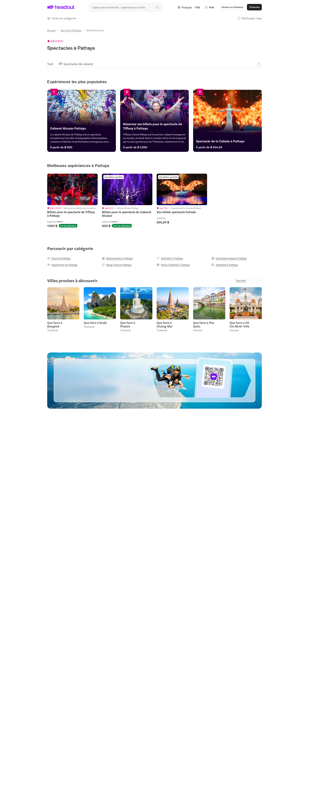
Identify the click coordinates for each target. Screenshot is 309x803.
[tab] (50, 64)
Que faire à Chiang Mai (164, 324)
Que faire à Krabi (95, 322)
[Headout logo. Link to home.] (61, 7)
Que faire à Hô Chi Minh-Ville (239, 324)
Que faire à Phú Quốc (203, 324)
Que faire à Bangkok (54, 324)
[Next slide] (259, 64)
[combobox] (125, 7)
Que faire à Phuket (127, 324)
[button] (61, 18)
